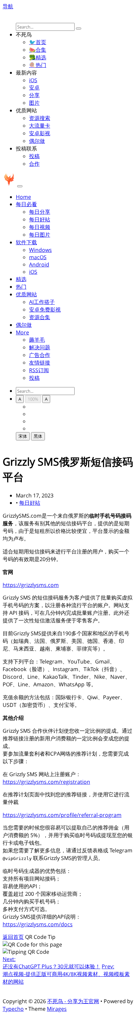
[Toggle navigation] (19, 186)
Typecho (13, 1008)
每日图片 (39, 234)
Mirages (57, 1008)
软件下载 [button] (26, 242)
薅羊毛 (37, 339)
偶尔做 (37, 140)
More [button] (22, 332)
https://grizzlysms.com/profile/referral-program (62, 815)
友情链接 (39, 362)
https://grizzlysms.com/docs (38, 924)
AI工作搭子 (42, 302)
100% (33, 399)
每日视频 (39, 227)
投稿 (34, 156)
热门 (21, 286)
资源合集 (39, 317)
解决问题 (39, 347)
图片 (34, 102)
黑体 (38, 436)
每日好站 (39, 219)
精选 (21, 279)
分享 (34, 95)
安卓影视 (39, 133)
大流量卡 (39, 125)
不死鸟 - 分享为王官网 (73, 1001)
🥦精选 (37, 57)
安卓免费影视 (45, 309)
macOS (38, 257)
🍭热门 (37, 65)
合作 (34, 163)
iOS (33, 80)
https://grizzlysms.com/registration (46, 781)
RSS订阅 (39, 370)
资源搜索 (39, 118)
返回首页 (13, 937)
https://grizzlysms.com (31, 585)
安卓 (34, 87)
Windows (40, 250)
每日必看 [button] (26, 204)
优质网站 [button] (26, 294)
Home (23, 196)
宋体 (22, 436)
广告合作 (39, 355)
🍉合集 (37, 49)
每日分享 (39, 211)
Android (39, 264)
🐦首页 (37, 42)
